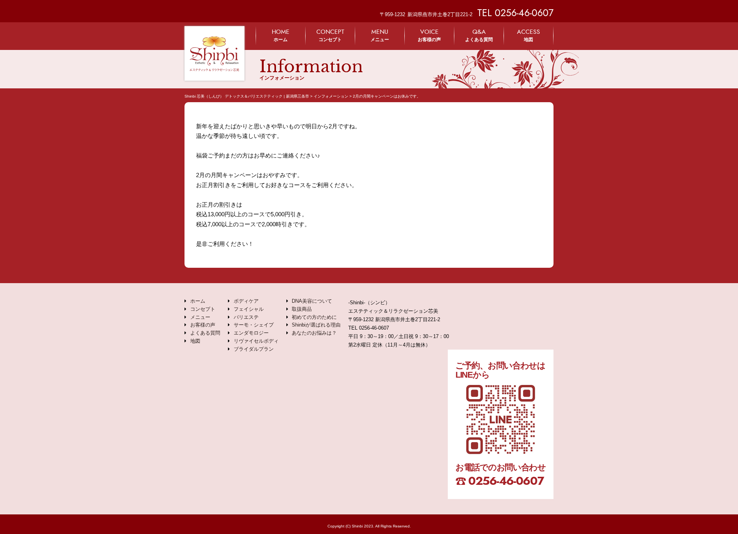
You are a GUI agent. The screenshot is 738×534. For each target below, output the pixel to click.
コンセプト (330, 35)
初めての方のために (314, 317)
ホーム (280, 35)
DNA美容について (312, 301)
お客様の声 (429, 35)
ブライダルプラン (254, 349)
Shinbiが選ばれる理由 (316, 325)
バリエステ (246, 317)
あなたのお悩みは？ (314, 333)
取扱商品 (302, 309)
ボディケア (246, 301)
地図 (528, 35)
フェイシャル (249, 309)
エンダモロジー (251, 333)
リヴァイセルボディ (256, 341)
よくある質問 (479, 35)
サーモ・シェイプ (254, 325)
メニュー (380, 35)
